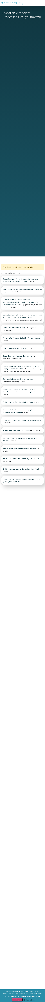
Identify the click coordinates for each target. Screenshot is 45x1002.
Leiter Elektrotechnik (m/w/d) (14, 328)
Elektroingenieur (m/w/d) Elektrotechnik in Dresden (21, 469)
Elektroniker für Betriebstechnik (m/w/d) (18, 402)
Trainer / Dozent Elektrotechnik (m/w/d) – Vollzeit (21, 459)
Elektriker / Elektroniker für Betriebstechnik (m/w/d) (22, 420)
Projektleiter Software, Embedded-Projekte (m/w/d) (21, 338)
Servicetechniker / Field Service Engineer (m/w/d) (20, 448)
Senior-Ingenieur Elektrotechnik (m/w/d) (18, 356)
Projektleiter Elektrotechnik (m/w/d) (16, 430)
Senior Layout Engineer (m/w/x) (14, 348)
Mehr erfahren (29, 1000)
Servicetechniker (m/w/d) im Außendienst (18, 379)
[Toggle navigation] (41, 3)
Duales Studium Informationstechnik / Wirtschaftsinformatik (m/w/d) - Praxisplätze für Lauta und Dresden (20, 302)
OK (17, 1000)
